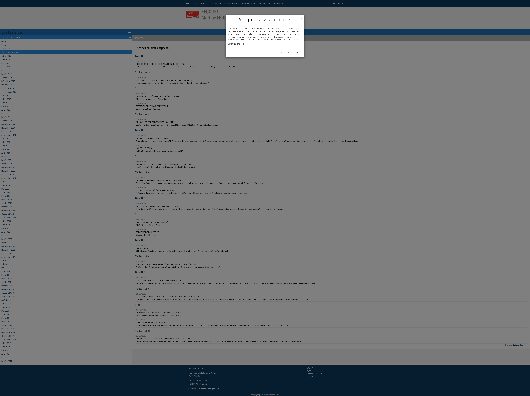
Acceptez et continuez (290, 52)
